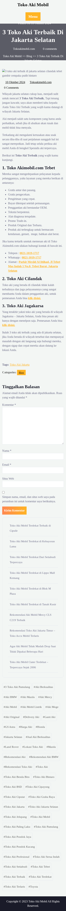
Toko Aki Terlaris (15, 886)
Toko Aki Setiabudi (16, 866)
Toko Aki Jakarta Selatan (44, 806)
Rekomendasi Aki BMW (44, 756)
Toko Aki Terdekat (41, 876)
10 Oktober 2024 (15, 82)
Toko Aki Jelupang (16, 816)
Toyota (34, 886)
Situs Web (8, 478)
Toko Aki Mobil (33, 4)
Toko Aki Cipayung (38, 786)
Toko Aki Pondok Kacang (20, 846)
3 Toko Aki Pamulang (17, 686)
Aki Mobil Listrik (32, 706)
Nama (6, 450)
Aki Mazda (28, 697)
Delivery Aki (32, 717)
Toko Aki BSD (13, 786)
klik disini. (34, 298)
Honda (41, 726)
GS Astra (10, 726)
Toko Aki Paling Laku (17, 826)
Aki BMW (11, 697)
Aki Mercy (46, 697)
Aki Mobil (11, 706)
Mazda (52, 746)
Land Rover (12, 746)
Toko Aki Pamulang (46, 826)
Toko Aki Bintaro (44, 776)
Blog (29, 56)
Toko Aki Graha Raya (42, 796)
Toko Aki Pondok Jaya (18, 836)
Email (6, 464)
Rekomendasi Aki (15, 756)
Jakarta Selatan (13, 737)
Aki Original (12, 717)
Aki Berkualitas (44, 686)
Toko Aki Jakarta (20, 364)
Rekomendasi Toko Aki (18, 766)
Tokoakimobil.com (41, 82)
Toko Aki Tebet (41, 866)
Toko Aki (42, 766)
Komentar (9, 404)
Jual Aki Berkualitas (38, 737)
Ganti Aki (49, 717)
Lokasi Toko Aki (33, 746)
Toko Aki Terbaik (15, 876)
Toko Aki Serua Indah (47, 856)
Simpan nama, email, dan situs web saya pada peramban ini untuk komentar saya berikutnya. (29, 499)
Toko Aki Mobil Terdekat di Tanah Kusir (33, 604)
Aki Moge (52, 706)
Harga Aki (26, 726)
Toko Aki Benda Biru (17, 776)
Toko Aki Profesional (17, 856)
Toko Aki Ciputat (15, 796)
